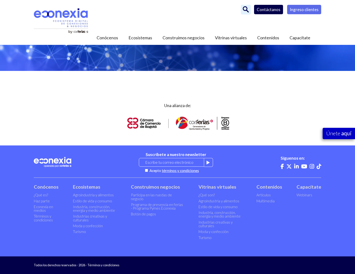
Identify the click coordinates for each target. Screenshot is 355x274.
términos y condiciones (180, 170)
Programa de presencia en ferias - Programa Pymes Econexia (157, 206)
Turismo (79, 231)
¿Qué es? (41, 195)
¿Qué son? (207, 195)
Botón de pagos (143, 214)
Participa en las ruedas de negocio (151, 197)
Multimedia (265, 201)
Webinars (304, 195)
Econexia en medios (43, 208)
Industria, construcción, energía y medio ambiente (94, 208)
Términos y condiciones (43, 218)
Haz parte (42, 201)
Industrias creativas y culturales (90, 218)
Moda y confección (88, 226)
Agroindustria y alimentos (93, 195)
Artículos (263, 195)
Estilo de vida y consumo (92, 201)
